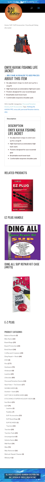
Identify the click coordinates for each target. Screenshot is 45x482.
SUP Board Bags (12, 419)
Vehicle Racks (9, 440)
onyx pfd (17, 109)
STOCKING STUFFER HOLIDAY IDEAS (18, 399)
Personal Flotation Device (13, 381)
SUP (11, 25)
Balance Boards (10, 335)
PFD (6, 112)
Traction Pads (9, 433)
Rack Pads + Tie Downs (12, 385)
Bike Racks (8, 339)
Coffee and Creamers (12, 353)
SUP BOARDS (11, 422)
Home (6, 25)
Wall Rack (7, 443)
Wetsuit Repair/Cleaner (13, 454)
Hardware (8, 367)
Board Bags (8, 342)
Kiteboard (8, 371)
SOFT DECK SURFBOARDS (14, 395)
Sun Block (8, 402)
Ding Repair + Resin (11, 356)
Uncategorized (9, 436)
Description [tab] (11, 119)
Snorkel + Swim (9, 392)
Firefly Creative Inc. (28, 477)
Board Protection (10, 346)
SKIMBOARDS (9, 388)
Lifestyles (8, 377)
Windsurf (7, 458)
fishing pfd (31, 107)
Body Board (8, 349)
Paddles (9, 412)
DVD (6, 360)
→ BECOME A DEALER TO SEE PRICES (21, 75)
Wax (6, 447)
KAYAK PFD (8, 109)
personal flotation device (30, 109)
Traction (9, 426)
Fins (5, 363)
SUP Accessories (18, 25)
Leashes (7, 374)
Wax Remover (9, 451)
